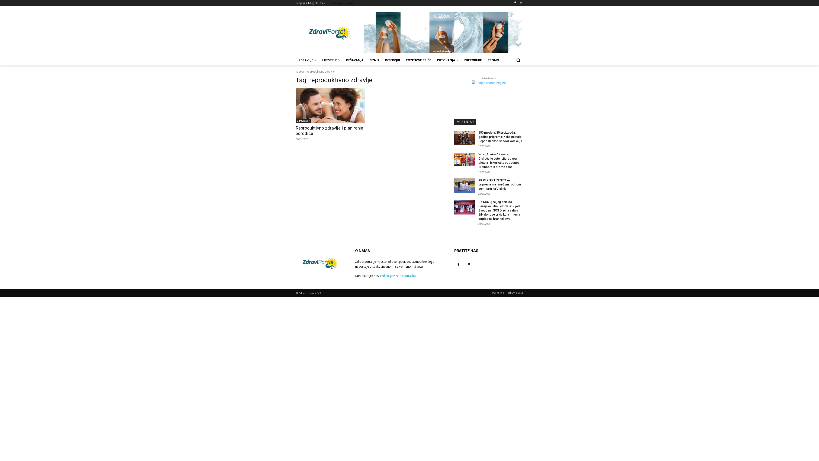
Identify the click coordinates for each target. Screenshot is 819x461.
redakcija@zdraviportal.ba (398, 276)
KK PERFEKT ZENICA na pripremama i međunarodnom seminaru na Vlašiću (499, 184)
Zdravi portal (515, 293)
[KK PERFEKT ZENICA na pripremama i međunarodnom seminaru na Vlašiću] (464, 185)
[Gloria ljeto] (443, 32)
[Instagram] (520, 3)
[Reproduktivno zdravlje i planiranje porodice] (330, 105)
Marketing (498, 293)
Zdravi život (303, 120)
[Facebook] (515, 3)
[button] (518, 60)
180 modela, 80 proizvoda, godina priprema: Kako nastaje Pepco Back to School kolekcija (500, 137)
